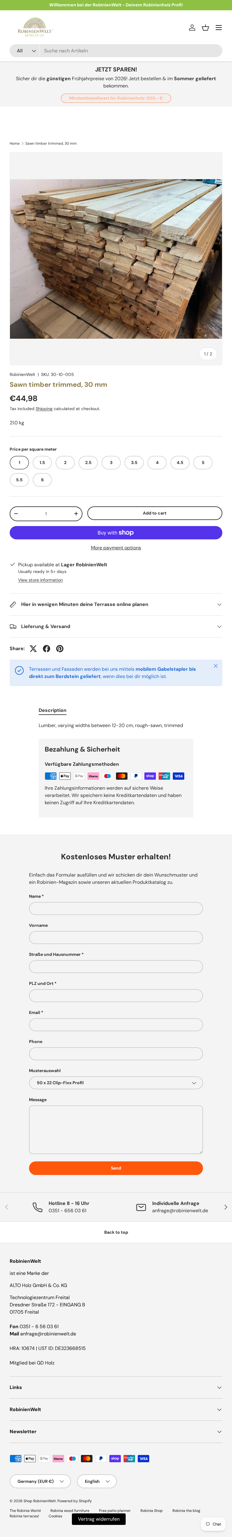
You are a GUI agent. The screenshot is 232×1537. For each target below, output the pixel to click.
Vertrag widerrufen (99, 1519)
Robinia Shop (151, 1510)
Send (116, 1168)
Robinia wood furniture (69, 1510)
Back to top (116, 1232)
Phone (35, 1041)
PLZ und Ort (41, 983)
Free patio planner (115, 1510)
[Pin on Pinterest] (59, 648)
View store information (40, 580)
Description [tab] (52, 710)
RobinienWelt (22, 374)
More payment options (116, 548)
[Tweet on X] (33, 648)
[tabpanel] (116, 725)
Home (15, 143)
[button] (205, 27)
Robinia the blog (186, 1510)
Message (38, 1099)
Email (34, 1012)
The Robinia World (25, 1510)
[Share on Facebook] (46, 648)
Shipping (44, 408)
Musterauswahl (45, 1070)
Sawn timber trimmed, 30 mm (51, 143)
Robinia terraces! (24, 1516)
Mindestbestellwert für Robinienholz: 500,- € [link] (116, 98)
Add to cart (154, 513)
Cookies (55, 1516)
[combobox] (116, 50)
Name (35, 896)
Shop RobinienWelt (40, 1501)
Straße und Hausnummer (55, 954)
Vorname (38, 925)
